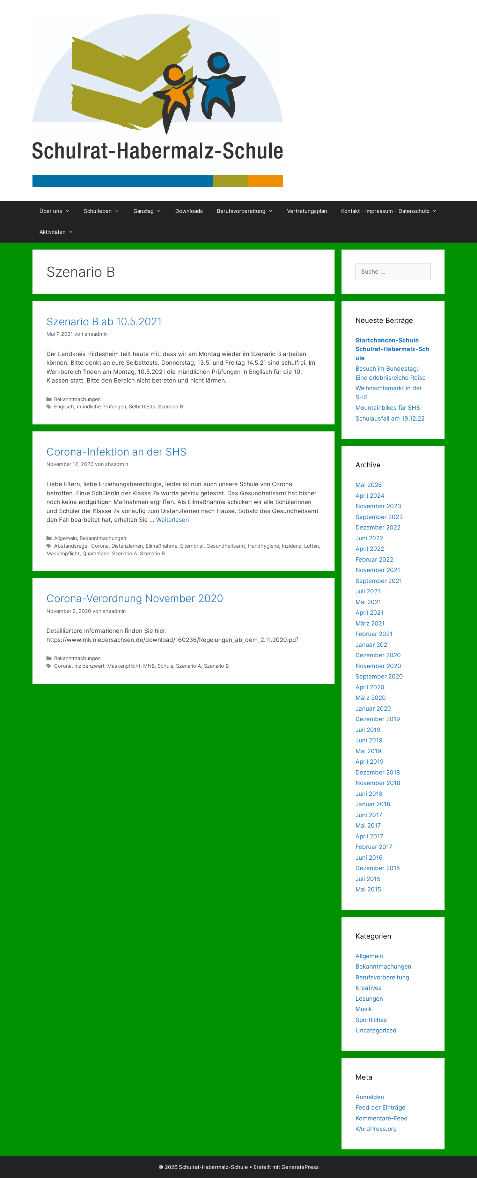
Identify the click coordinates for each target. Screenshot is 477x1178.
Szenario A (124, 553)
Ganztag (143, 211)
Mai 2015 (368, 889)
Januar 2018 (372, 804)
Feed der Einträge (380, 1107)
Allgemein (65, 538)
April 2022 (369, 548)
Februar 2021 (373, 633)
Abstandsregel (71, 546)
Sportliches (371, 1019)
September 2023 (379, 516)
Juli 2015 (367, 878)
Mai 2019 (368, 751)
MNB (149, 666)
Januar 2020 (373, 708)
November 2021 (377, 569)
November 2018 (377, 782)
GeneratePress (300, 1167)
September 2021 (378, 580)
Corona (100, 546)
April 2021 (369, 612)
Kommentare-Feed (381, 1118)
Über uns (50, 211)
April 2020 (369, 687)
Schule (165, 666)
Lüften (311, 546)
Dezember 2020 (378, 655)
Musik (363, 1009)
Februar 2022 (374, 559)
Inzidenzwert (89, 666)
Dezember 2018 (377, 772)
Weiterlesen (172, 519)
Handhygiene (263, 546)
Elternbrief (192, 546)
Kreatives (368, 987)
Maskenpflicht (63, 553)
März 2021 (370, 623)
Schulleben (98, 211)
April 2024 (369, 495)
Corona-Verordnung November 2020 (134, 598)
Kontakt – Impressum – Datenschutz (385, 211)
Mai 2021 (368, 602)
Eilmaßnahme (161, 546)
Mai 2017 (368, 825)
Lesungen (369, 998)
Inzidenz (291, 546)
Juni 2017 (368, 815)
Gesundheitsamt (225, 546)
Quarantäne (95, 553)
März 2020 (370, 697)
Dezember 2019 (377, 719)
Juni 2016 (369, 857)
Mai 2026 (368, 484)
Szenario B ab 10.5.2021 (104, 321)
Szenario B (170, 406)
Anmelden (369, 1097)
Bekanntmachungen (77, 399)
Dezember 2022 (378, 527)
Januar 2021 (372, 644)
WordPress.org (376, 1128)
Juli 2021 (367, 591)
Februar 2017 (373, 846)
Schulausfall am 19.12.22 (390, 418)
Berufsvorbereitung (241, 211)
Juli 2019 (368, 729)
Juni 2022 (369, 538)
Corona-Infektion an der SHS (116, 451)
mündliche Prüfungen (101, 406)
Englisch (64, 406)
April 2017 (369, 836)
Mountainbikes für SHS (387, 407)
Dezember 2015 (377, 868)
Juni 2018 (368, 793)
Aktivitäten (52, 232)
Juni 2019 (369, 740)
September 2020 (379, 676)
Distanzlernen (127, 546)
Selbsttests (142, 406)
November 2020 (378, 665)
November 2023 (378, 506)
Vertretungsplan (307, 211)
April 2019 (369, 761)
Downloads (189, 211)
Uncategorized (376, 1030)
